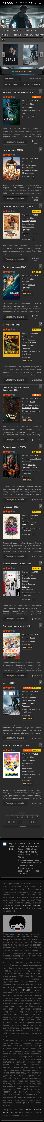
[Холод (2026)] (10, 54)
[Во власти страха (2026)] (15, 317)
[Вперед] (41, 54)
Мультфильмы (28, 173)
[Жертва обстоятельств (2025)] (15, 619)
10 (19, 822)
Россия (32, 402)
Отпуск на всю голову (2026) (16, 626)
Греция (25, 581)
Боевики (31, 285)
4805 (33, 822)
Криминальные (28, 227)
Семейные (26, 170)
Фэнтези (35, 170)
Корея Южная (35, 459)
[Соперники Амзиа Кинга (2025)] (15, 259)
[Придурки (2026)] (15, 556)
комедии (26, 990)
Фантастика (27, 768)
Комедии (31, 165)
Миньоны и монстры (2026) (16, 745)
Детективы (26, 342)
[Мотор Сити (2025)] (15, 380)
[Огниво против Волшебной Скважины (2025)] (15, 440)
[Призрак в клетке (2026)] (15, 500)
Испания (25, 281)
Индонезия (26, 461)
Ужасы (30, 107)
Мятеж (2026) (9, 683)
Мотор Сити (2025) (12, 325)
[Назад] (3, 54)
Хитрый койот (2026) (13, 150)
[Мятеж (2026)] (15, 738)
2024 (33, 973)
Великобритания (29, 221)
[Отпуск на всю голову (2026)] (15, 676)
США (31, 104)
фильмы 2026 (16, 976)
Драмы (31, 224)
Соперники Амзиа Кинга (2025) (18, 206)
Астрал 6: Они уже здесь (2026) (18, 92)
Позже (22, 826)
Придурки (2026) (11, 507)
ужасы (38, 990)
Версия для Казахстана (22, 71)
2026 (36, 101)
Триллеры (26, 230)
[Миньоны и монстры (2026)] (15, 803)
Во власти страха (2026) (14, 267)
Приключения (27, 168)
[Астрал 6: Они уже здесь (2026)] (15, 142)
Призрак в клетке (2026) (14, 447)
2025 (36, 215)
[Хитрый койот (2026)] (15, 199)
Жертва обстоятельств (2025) (17, 564)
